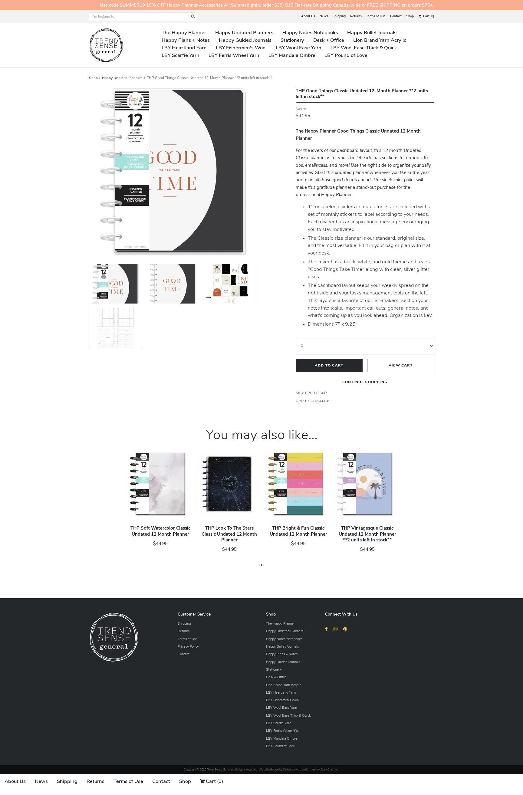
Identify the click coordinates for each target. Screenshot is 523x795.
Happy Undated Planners (244, 33)
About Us (308, 16)
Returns (356, 16)
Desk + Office (328, 40)
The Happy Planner (184, 33)
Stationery (292, 40)
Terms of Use (376, 16)
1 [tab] (261, 565)
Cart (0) (428, 16)
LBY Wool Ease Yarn (298, 48)
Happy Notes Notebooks (310, 33)
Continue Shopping (364, 382)
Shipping (339, 16)
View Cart (401, 366)
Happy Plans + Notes (186, 40)
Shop (410, 16)
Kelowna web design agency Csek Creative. (311, 769)
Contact (396, 16)
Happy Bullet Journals (371, 33)
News (324, 16)
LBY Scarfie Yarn (180, 55)
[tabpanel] (157, 504)
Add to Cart (329, 366)
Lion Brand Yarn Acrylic (379, 40)
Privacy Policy (188, 647)
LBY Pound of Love (345, 55)
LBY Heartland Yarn (184, 48)
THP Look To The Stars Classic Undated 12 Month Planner (229, 534)
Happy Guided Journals (245, 40)
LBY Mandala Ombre (291, 55)
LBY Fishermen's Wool (241, 48)
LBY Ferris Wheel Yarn (234, 55)
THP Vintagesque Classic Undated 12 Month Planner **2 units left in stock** (367, 534)
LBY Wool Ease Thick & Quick (364, 48)
